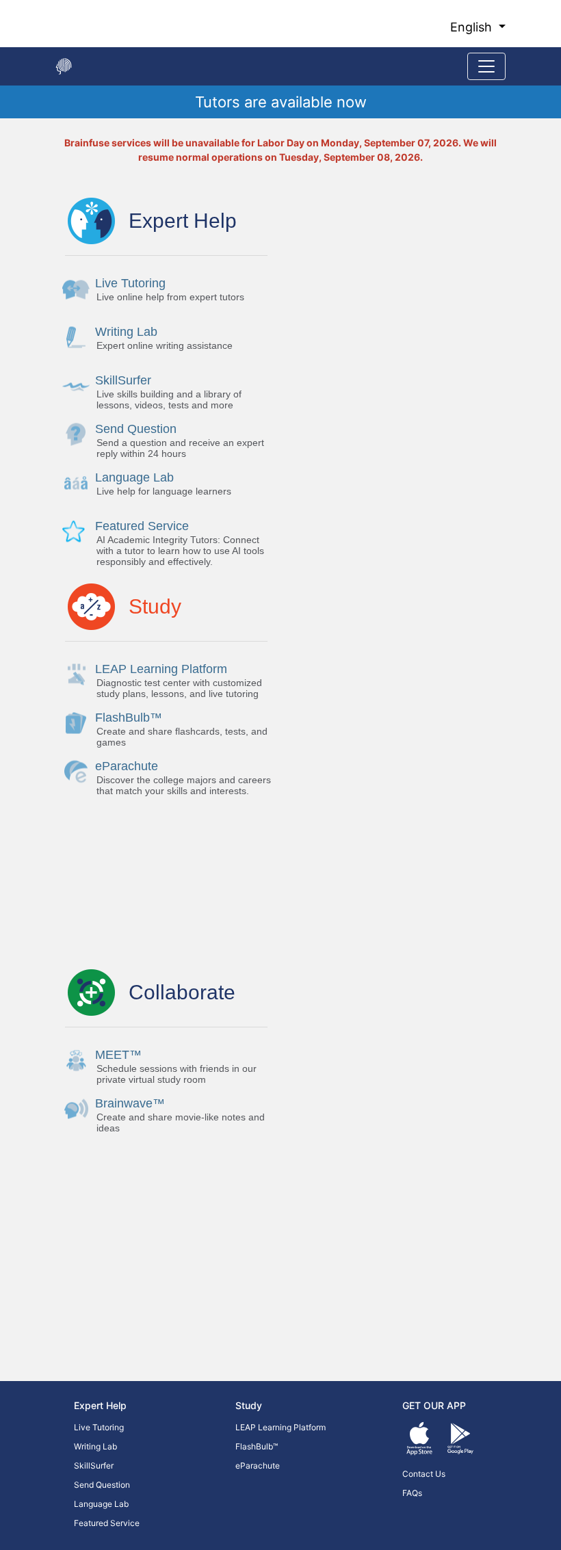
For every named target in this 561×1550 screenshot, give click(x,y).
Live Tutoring (99, 1427)
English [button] (472, 27)
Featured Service (107, 1523)
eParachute (257, 1465)
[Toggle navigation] (486, 66)
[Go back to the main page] (63, 66)
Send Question (102, 1485)
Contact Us (423, 1474)
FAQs (412, 1493)
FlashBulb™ (256, 1446)
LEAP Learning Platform (280, 1427)
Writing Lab (95, 1446)
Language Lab (101, 1504)
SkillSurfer (94, 1465)
